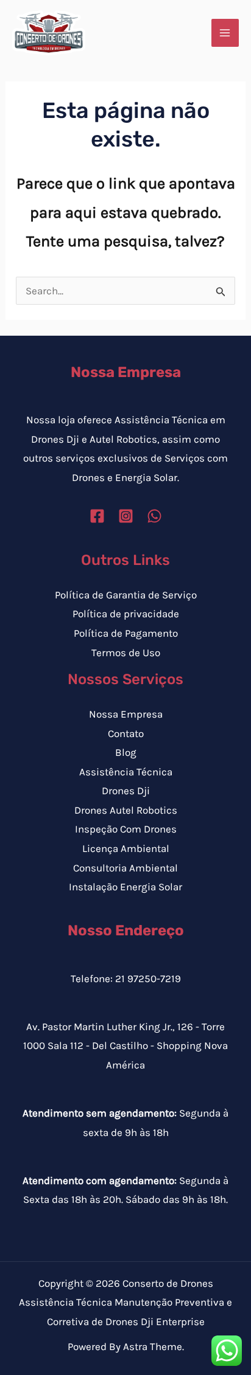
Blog (125, 752)
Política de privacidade (125, 614)
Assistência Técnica (125, 772)
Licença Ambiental (125, 848)
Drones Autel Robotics (125, 810)
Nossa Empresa (126, 714)
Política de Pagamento (126, 633)
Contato (126, 733)
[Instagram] (125, 516)
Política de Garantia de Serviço (126, 595)
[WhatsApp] (154, 516)
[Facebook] (97, 516)
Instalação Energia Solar (125, 887)
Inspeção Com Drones (126, 829)
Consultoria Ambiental (125, 868)
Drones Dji (126, 790)
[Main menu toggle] (225, 33)
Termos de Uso (125, 652)
